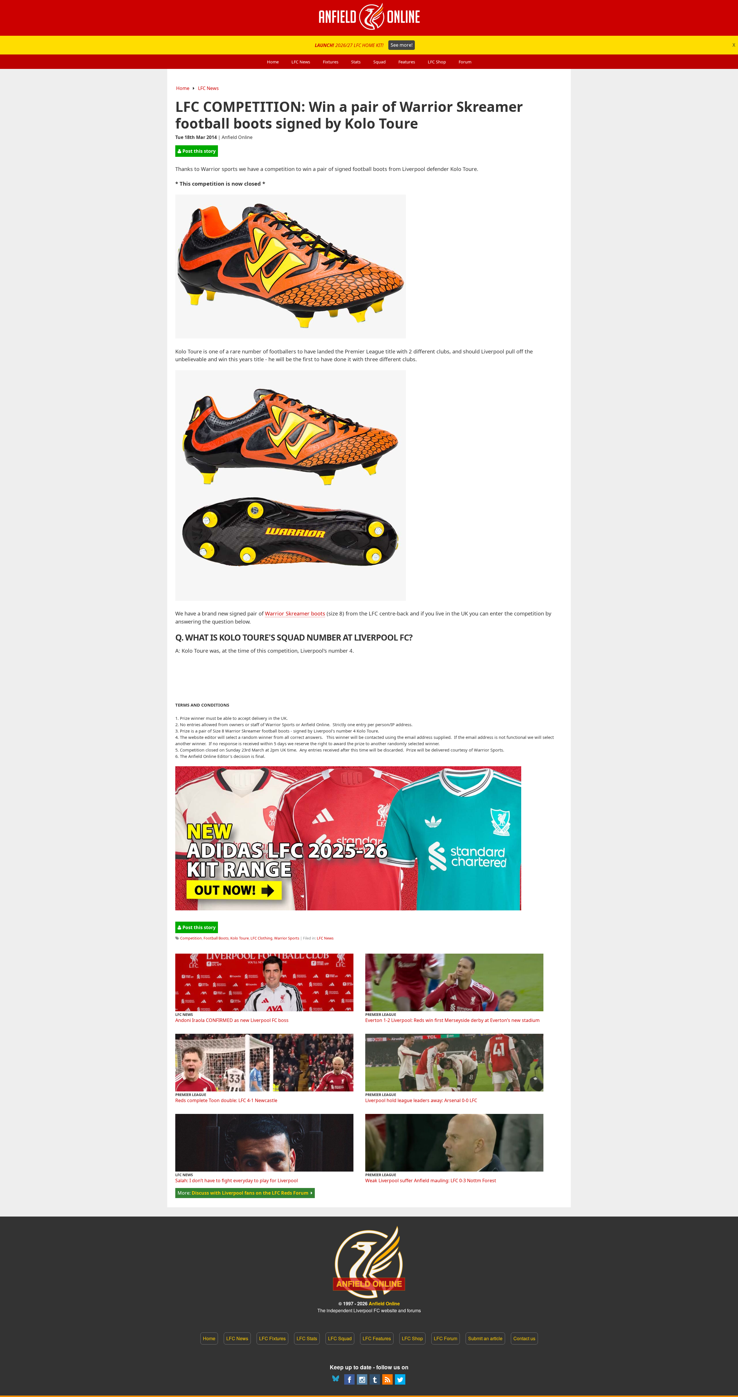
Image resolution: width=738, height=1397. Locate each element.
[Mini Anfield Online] (375, 1379)
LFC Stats (307, 1338)
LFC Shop (412, 1338)
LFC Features (377, 1338)
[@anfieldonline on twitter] (400, 1379)
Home (182, 88)
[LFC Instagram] (362, 1379)
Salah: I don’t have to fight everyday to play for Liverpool (236, 1180)
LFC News (208, 88)
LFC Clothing (261, 938)
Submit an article (485, 1338)
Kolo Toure (239, 938)
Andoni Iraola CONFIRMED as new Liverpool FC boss (232, 1020)
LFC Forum (445, 1338)
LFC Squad (340, 1338)
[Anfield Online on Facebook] (349, 1379)
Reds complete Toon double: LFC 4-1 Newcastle (226, 1100)
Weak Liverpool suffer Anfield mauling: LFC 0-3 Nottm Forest (430, 1180)
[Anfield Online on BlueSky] (337, 1379)
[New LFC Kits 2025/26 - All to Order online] (348, 908)
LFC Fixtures (272, 1338)
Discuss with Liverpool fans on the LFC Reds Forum (250, 1193)
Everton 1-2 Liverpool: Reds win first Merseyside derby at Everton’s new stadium (452, 1020)
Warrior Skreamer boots (295, 613)
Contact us (524, 1338)
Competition (191, 938)
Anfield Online (384, 1303)
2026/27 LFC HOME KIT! (364, 45)
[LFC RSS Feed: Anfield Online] (387, 1379)
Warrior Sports (286, 938)
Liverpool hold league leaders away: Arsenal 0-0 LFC (421, 1100)
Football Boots (216, 938)
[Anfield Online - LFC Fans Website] (369, 18)
